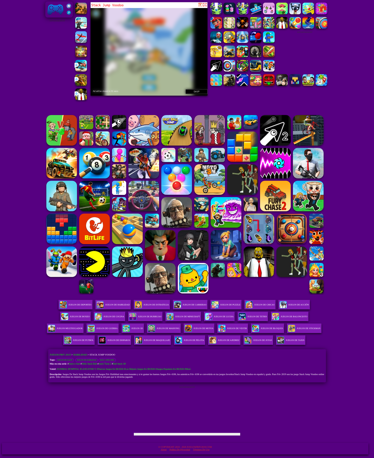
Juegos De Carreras (194, 305)
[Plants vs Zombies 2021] (229, 42)
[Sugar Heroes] (321, 85)
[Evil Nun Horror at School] (216, 42)
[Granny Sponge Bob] (81, 99)
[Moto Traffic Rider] (229, 56)
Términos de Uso (201, 449)
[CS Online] (229, 85)
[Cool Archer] (321, 28)
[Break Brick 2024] (308, 28)
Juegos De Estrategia (156, 305)
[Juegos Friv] (68, 6)
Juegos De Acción (298, 305)
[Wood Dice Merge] (81, 56)
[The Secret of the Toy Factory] (242, 28)
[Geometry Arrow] (216, 70)
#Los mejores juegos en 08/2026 (139, 369)
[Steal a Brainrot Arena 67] (242, 56)
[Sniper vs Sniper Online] (256, 56)
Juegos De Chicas (264, 305)
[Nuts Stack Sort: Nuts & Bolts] (256, 13)
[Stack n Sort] (321, 13)
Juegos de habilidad (87, 360)
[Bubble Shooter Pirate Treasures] (295, 28)
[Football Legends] (308, 85)
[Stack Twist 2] (216, 13)
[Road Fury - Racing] (81, 70)
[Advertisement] (57, 66)
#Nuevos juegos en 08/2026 (110, 369)
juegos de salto (65, 360)
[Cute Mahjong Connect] (229, 28)
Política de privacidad (179, 449)
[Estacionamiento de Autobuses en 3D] (256, 70)
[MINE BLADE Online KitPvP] (269, 28)
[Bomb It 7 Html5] (256, 85)
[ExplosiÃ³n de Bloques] (216, 85)
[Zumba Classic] (242, 70)
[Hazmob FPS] (282, 85)
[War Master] (269, 42)
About (164, 449)
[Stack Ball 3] (308, 13)
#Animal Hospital (68, 369)
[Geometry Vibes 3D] (242, 85)
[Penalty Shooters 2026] (269, 70)
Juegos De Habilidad (117, 305)
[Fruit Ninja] (269, 56)
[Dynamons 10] (216, 56)
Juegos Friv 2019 (60, 354)
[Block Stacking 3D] (282, 13)
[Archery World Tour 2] (229, 70)
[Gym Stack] (269, 13)
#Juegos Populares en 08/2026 (169, 369)
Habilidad (80, 354)
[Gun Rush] (81, 28)
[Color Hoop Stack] (229, 13)
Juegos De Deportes (79, 305)
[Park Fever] (256, 28)
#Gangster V (88, 369)
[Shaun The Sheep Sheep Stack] (295, 13)
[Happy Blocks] (295, 85)
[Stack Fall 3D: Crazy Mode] (242, 13)
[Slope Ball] (242, 42)
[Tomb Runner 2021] (269, 85)
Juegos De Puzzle (230, 305)
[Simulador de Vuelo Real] (81, 42)
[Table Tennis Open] (256, 42)
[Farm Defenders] (81, 85)
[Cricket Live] (216, 28)
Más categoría (107, 360)
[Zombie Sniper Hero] (81, 13)
